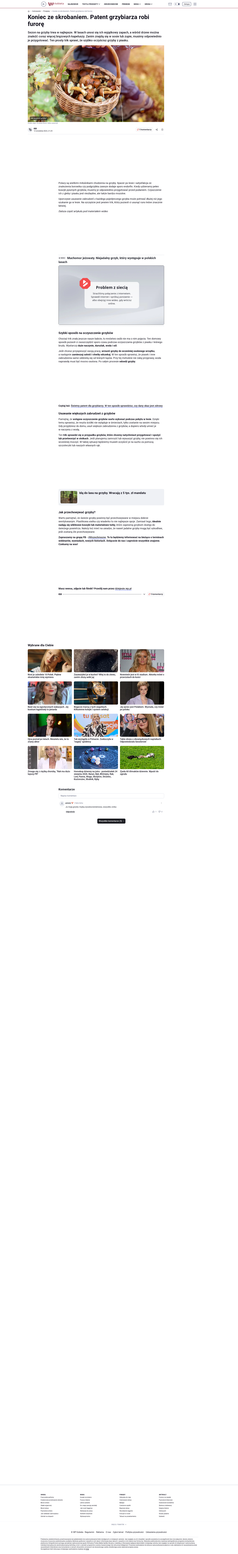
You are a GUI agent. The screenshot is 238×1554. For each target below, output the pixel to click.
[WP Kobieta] (58, 4)
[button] (177, 4)
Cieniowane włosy (125, 1500)
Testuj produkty (90, 4)
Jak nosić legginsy (86, 1508)
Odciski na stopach (47, 1516)
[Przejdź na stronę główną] (43, 6)
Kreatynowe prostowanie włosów (52, 1500)
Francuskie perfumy (47, 1497)
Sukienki (161, 1516)
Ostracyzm (162, 1511)
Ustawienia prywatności (156, 1532)
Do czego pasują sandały (88, 1505)
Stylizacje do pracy (86, 1511)
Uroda (147, 4)
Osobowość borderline (166, 1503)
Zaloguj (187, 4)
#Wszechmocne (111, 4)
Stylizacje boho (85, 1516)
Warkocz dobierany (165, 1505)
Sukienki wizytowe (86, 1513)
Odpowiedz (70, 812)
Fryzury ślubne (85, 1500)
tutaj (87, 1549)
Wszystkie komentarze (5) (110, 821)
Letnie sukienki (85, 1503)
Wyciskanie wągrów (126, 1511)
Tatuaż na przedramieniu (127, 1516)
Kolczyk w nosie (124, 1513)
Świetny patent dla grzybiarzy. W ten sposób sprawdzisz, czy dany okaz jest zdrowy (117, 405)
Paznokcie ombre (46, 1511)
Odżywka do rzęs (125, 1497)
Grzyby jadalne (164, 1513)
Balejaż (121, 1503)
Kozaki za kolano (86, 1497)
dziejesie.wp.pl (123, 588)
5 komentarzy (145, 129)
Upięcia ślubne (164, 1508)
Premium (126, 4)
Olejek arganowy (46, 1505)
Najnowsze (73, 4)
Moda (136, 4)
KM (35, 128)
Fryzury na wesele (165, 1497)
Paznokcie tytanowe (165, 1500)
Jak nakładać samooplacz (49, 1513)
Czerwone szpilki (125, 1505)
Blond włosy (45, 1508)
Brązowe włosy (124, 1508)
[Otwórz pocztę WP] (170, 4)
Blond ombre (45, 1503)
